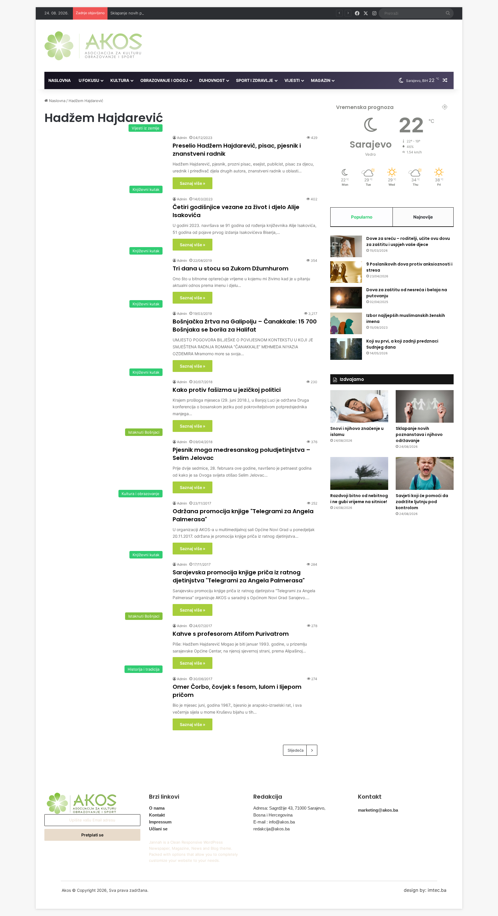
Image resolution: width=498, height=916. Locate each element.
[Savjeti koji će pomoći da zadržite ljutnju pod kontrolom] (425, 473)
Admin (182, 138)
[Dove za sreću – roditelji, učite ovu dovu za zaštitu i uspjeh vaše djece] (346, 246)
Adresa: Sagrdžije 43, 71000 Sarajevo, (289, 808)
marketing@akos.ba (378, 810)
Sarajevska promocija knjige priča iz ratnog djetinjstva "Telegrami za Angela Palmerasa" (239, 576)
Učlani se (158, 828)
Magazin (320, 80)
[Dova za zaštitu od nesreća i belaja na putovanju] (346, 298)
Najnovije (423, 217)
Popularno (361, 217)
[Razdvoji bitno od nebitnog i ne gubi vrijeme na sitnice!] (359, 473)
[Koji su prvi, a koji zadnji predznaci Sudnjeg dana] (346, 349)
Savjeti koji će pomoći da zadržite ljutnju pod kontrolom (422, 502)
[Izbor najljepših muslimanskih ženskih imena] (346, 323)
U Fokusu (89, 80)
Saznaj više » (192, 183)
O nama (157, 808)
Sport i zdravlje (254, 80)
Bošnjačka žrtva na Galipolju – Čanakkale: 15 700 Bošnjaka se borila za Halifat (245, 325)
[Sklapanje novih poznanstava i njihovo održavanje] (425, 406)
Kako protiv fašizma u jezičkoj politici (227, 390)
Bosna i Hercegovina (273, 814)
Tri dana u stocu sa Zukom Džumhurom (230, 268)
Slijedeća (295, 750)
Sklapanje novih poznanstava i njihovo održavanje (154, 13)
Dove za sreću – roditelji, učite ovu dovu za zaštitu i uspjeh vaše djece (408, 241)
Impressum (160, 821)
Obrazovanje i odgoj (164, 80)
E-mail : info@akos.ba (274, 821)
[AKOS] (93, 45)
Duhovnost (212, 80)
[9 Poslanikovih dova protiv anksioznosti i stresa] (346, 272)
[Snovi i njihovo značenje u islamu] (359, 406)
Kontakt (157, 814)
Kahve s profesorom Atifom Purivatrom (231, 634)
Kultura (119, 80)
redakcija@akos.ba (271, 828)
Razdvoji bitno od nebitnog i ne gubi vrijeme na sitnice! (359, 499)
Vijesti (292, 80)
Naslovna (59, 80)
